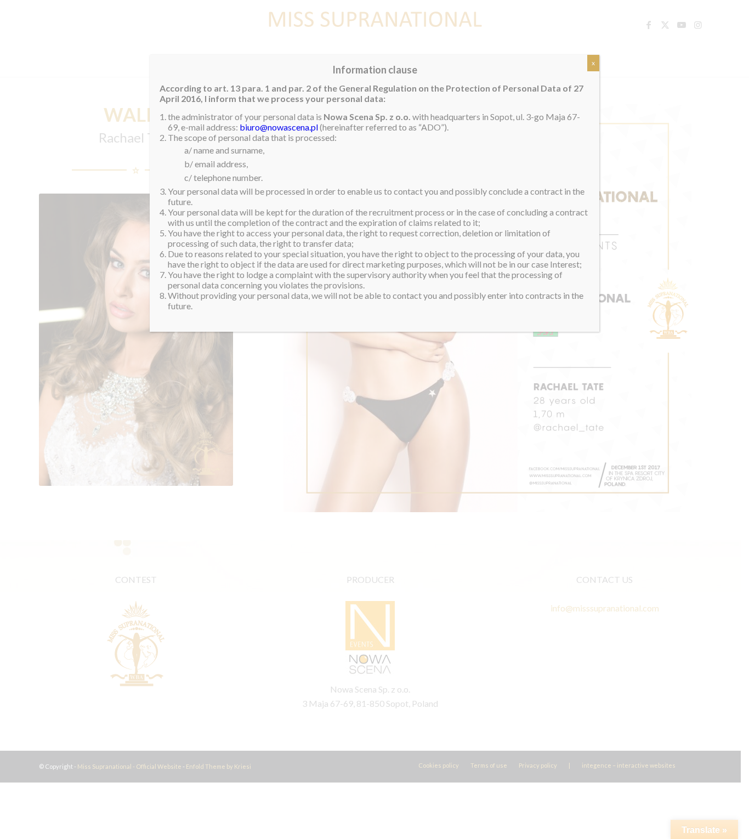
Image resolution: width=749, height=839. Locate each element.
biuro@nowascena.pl (279, 127)
